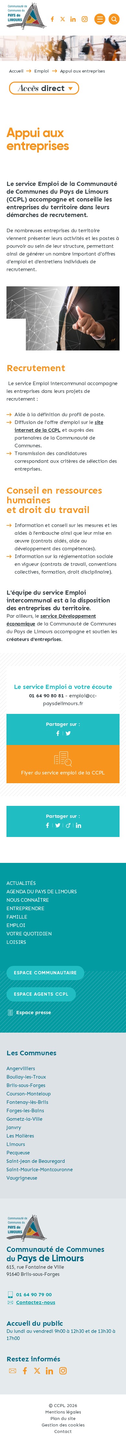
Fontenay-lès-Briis (27, 1102)
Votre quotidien (28, 934)
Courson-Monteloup (28, 1094)
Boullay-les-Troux (26, 1077)
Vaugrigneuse (21, 1178)
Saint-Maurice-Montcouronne (39, 1170)
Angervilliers (20, 1068)
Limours (15, 1144)
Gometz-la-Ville (24, 1119)
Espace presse (33, 1012)
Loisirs (16, 942)
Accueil (16, 71)
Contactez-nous (35, 1302)
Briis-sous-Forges (25, 1085)
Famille (16, 917)
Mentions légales (63, 1412)
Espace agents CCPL (41, 994)
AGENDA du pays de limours (41, 892)
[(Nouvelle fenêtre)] (63, 765)
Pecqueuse (18, 1153)
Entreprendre (25, 908)
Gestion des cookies (63, 1425)
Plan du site (63, 1418)
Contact (63, 1431)
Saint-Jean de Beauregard (35, 1161)
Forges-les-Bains (25, 1111)
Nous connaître (27, 900)
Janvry (13, 1127)
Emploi (41, 71)
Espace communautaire (45, 973)
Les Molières (20, 1136)
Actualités (21, 883)
